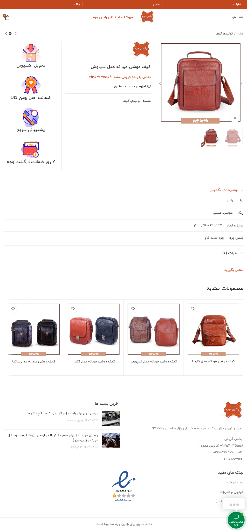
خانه (240, 33)
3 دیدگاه (76, 447)
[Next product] (6, 33)
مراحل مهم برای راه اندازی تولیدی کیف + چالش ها (62, 413)
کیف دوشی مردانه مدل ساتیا (33, 361)
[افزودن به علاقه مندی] (193, 309)
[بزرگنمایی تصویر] (235, 118)
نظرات (237, 5)
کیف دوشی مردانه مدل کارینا (213, 361)
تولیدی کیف (224, 33)
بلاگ (77, 5)
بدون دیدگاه (75, 420)
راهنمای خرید (234, 482)
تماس (156, 5)
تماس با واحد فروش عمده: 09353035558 (120, 77)
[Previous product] (15, 33)
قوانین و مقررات (231, 492)
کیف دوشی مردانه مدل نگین (94, 361)
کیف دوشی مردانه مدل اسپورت (153, 361)
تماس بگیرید (233, 270)
